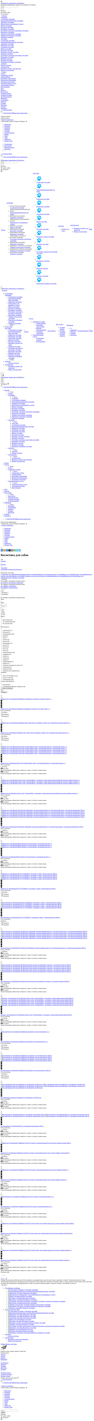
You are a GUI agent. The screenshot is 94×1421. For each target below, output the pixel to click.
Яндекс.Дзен (8, 141)
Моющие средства (69, 576)
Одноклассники (9, 133)
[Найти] (2, 9)
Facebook (7, 126)
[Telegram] (20, 550)
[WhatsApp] (15, 550)
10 (6, 1278)
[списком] (2, 589)
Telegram (7, 129)
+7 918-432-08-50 (6, 110)
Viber (6, 136)
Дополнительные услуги (19, 484)
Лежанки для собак (17, 576)
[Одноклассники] (4, 550)
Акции (3, 1356)
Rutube (6, 134)
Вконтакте (7, 124)
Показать (4, 692)
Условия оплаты (6, 1373)
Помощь (3, 1369)
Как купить (11, 496)
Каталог (10, 393)
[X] (9, 550)
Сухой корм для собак (7, 574)
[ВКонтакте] (2, 550)
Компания (11, 506)
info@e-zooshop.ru (7, 119)
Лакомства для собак (43, 574)
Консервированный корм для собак (25, 574)
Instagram (7, 128)
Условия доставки (6, 1374)
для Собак (15, 423)
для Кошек (15, 398)
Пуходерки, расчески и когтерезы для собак (37, 576)
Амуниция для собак (56, 574)
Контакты (4, 1368)
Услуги (10, 468)
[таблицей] (4, 589)
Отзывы (3, 1366)
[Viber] (12, 550)
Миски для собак (68, 574)
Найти (3, 1412)
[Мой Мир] (7, 550)
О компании (4, 1363)
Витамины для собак (57, 576)
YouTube (7, 131)
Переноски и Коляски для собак (14, 578)
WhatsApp (7, 139)
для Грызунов (16, 458)
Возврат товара (5, 1376)
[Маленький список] (1, 591)
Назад (12, 392)
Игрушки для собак (79, 574)
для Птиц (15, 451)
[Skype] (17, 550)
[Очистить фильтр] (2, 690)
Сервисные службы (18, 473)
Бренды (3, 1358)
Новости (3, 1364)
